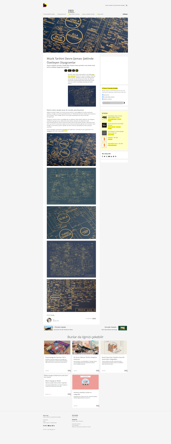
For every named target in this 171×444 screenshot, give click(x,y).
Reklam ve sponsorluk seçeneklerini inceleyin (81, 426)
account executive (111, 127)
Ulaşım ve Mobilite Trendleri (88, 14)
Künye (44, 421)
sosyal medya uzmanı (112, 119)
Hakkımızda (45, 419)
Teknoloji (81, 421)
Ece (53, 319)
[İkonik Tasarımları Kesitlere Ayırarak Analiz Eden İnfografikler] (114, 347)
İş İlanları (125, 14)
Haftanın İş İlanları (108, 99)
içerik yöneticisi (111, 134)
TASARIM (94, 318)
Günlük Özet (106, 95)
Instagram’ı (49, 131)
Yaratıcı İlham (100, 14)
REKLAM (97, 405)
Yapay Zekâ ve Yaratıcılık (74, 14)
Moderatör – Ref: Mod (113, 137)
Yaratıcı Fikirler (75, 416)
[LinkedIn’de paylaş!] (73, 70)
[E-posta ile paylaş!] (77, 70)
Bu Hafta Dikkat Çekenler (109, 97)
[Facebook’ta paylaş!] (65, 70)
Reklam (73, 421)
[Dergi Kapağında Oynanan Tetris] (57, 347)
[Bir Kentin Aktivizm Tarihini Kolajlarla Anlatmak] (85, 347)
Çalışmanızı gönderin (76, 424)
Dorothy (52, 315)
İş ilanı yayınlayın (75, 425)
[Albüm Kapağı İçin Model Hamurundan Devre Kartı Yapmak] (57, 376)
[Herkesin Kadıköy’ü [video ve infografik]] (85, 382)
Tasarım (77, 421)
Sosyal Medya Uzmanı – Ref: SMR (115, 143)
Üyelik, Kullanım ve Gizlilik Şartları (50, 422)
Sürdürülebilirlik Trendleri (49, 14)
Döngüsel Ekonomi (62, 14)
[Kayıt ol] (124, 102)
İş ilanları (105, 113)
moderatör (110, 139)
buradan (65, 129)
